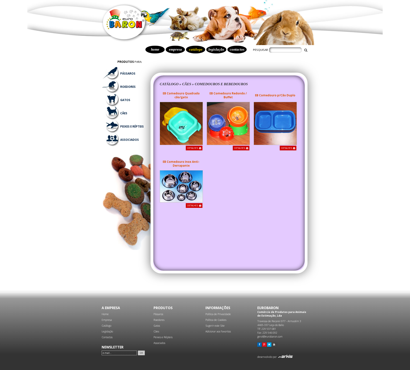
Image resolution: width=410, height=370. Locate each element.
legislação (216, 49)
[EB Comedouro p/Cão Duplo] (275, 144)
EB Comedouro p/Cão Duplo (275, 95)
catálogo (195, 49)
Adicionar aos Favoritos (218, 331)
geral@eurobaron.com (270, 336)
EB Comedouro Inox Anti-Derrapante (181, 163)
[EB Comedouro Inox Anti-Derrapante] (181, 201)
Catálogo (106, 325)
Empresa (107, 320)
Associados (159, 343)
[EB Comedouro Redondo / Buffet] (228, 144)
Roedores (159, 320)
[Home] (124, 41)
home (155, 49)
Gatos (157, 325)
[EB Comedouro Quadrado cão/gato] (181, 144)
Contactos (107, 337)
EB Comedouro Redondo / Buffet (228, 95)
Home (105, 314)
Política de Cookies (215, 320)
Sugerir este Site (215, 325)
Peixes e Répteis (163, 337)
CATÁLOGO (169, 84)
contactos (237, 49)
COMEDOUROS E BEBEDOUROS (221, 84)
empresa (175, 49)
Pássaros (158, 314)
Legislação (107, 331)
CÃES (186, 84)
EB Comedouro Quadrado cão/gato (181, 95)
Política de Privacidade (218, 314)
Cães (156, 331)
